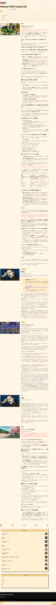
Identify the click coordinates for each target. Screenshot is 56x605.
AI (1, 578)
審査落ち (23, 271)
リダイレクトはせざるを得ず (28, 429)
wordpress (23, 322)
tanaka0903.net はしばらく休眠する (7, 560)
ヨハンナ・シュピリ (5, 20)
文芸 (2, 587)
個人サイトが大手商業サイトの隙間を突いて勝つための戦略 (10, 556)
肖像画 (22, 398)
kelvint (22, 273)
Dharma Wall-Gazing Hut (13, 6)
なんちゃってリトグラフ (24, 401)
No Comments (30, 273)
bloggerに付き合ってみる (27, 324)
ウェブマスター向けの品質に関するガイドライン (32, 290)
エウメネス (4, 18)
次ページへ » (2, 527)
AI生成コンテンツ (3, 579)
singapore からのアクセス (27, 26)
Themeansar (13, 600)
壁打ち (22, 23)
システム (2, 583)
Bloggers (9, 600)
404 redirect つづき (4, 564)
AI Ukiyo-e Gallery (5, 15)
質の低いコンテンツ (43, 289)
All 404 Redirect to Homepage (6, 568)
